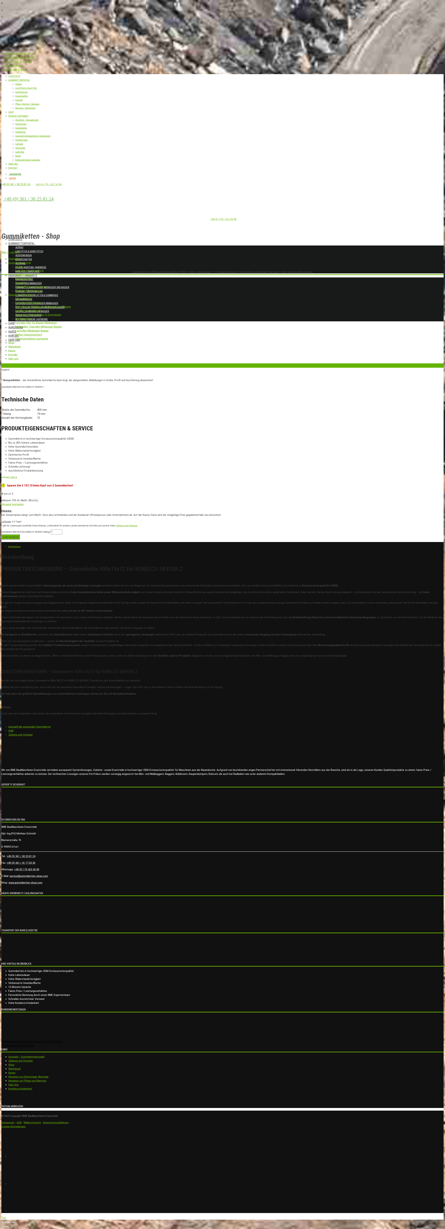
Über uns (14, 340)
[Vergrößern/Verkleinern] (13, 1222)
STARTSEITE (14, 76)
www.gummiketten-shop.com (25, 882)
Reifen (18, 156)
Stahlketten (20, 132)
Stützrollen (20, 148)
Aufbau (18, 84)
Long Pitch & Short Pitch (29, 251)
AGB (10, 730)
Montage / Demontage (25, 108)
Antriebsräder (21, 140)
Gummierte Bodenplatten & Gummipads (32, 136)
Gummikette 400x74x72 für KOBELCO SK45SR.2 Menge (25, 532)
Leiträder (19, 144)
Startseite (15, 239)
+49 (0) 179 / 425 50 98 (17, 61)
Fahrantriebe (20, 124)
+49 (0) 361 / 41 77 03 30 (18, 57)
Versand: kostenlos (12, 504)
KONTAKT (13, 168)
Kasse (12, 331)
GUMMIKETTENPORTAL (19, 80)
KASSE (12, 178)
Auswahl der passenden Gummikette (29, 726)
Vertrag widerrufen (12, 1105)
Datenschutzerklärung (55, 1122)
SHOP (11, 112)
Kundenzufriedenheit (20, 1088)
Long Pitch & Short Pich (26, 88)
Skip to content (10, 252)
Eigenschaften (21, 96)
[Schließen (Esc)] (2, 1222)
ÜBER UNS (13, 164)
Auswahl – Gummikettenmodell (26, 1056)
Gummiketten (21, 128)
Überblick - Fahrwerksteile (26, 120)
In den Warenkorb (10, 537)
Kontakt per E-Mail (14, 69)
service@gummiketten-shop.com (29, 876)
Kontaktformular (13, 65)
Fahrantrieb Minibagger (28, 283)
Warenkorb (14, 1068)
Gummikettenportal (21, 243)
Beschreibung (14, 546)
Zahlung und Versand (126, 525)
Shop (11, 323)
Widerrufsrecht (32, 1122)
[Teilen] (6, 1222)
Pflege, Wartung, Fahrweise (27, 104)
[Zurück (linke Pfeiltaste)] (2, 1226)
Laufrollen (19, 152)
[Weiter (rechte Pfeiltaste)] (6, 1226)
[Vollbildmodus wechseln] (9, 1222)
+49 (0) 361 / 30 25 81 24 (18, 53)
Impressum (7, 1122)
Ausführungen (21, 92)
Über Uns (13, 1084)
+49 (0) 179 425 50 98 (26, 869)
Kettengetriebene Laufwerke (27, 160)
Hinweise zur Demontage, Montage (28, 1076)
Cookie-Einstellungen (13, 1126)
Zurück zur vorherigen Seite (14, 365)
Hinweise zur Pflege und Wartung (27, 1080)
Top (3, 1217)
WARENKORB (14, 174)
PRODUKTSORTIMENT (18, 116)
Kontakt (13, 336)
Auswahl (19, 100)
